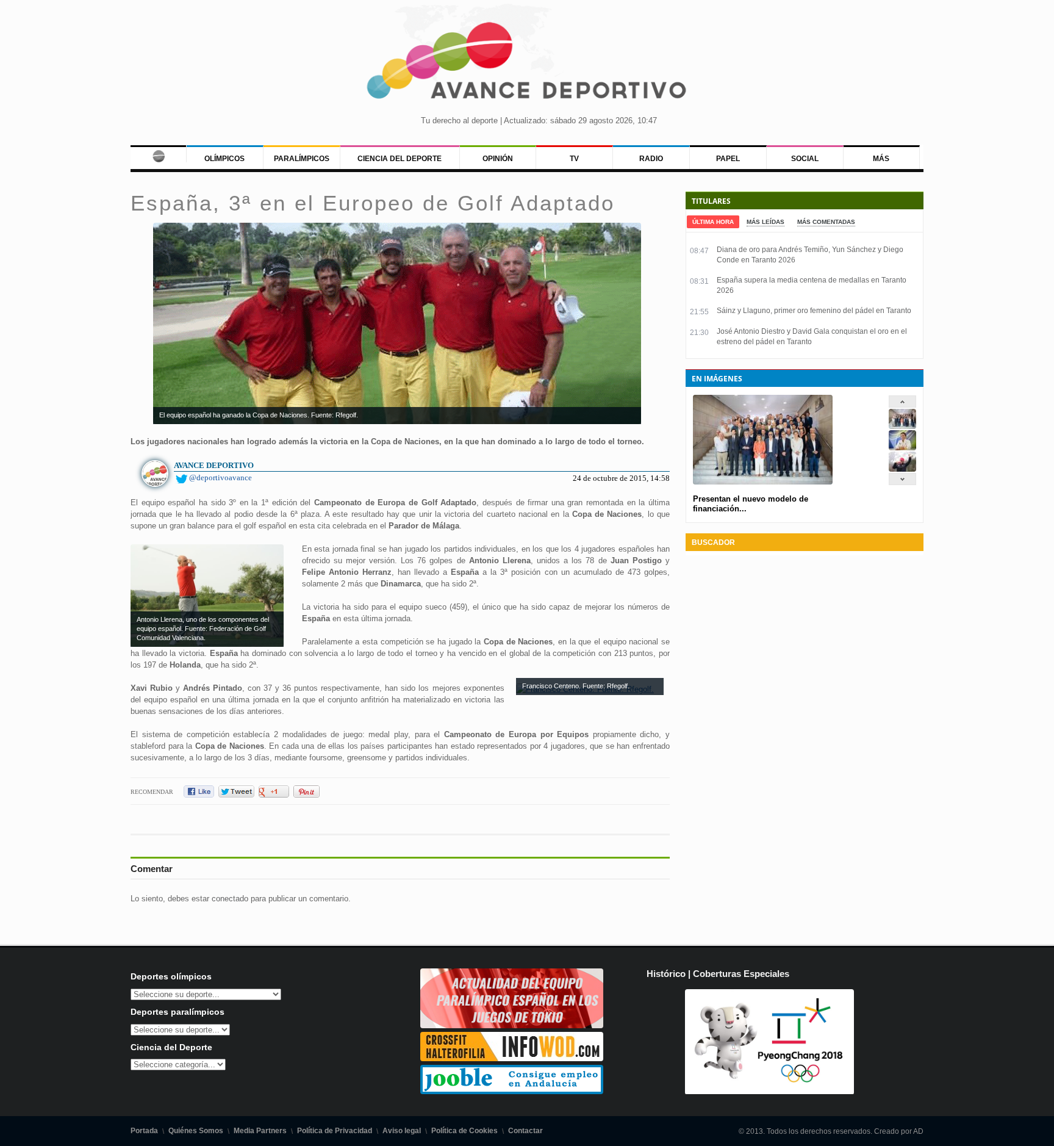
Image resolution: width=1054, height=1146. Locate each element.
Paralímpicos (301, 158)
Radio (651, 158)
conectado (230, 898)
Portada (144, 1130)
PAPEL (728, 158)
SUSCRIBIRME (588, 1100)
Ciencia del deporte (399, 158)
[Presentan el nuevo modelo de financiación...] (902, 426)
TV (574, 158)
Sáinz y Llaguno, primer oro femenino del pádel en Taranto (814, 310)
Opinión (497, 158)
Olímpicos (224, 158)
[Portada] (158, 153)
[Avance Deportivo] (527, 64)
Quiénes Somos (195, 1130)
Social (805, 158)
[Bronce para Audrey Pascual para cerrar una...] (902, 469)
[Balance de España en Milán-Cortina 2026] (902, 447)
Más (881, 158)
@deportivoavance (220, 477)
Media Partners (260, 1130)
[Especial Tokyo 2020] (511, 1025)
